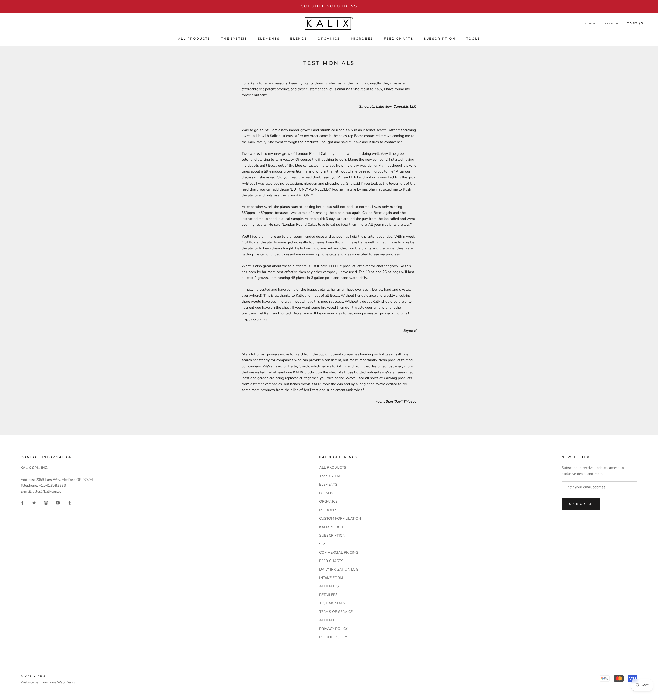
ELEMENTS (268, 38)
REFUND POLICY (333, 637)
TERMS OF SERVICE (336, 611)
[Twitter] (34, 502)
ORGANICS (329, 38)
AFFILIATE (327, 620)
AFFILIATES (329, 586)
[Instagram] (46, 502)
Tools (473, 38)
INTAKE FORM (331, 577)
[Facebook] (22, 502)
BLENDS (298, 38)
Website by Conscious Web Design (49, 682)
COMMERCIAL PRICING (338, 552)
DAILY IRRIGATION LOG (338, 569)
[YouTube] (58, 502)
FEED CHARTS (398, 38)
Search (611, 23)
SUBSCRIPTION (439, 38)
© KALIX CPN (33, 676)
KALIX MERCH (331, 527)
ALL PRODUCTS (194, 38)
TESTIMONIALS (332, 603)
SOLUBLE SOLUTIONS (329, 6)
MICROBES (362, 38)
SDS (322, 543)
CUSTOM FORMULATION (340, 518)
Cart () (636, 23)
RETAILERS (328, 594)
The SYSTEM (234, 38)
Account (589, 23)
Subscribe (581, 504)
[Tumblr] (69, 502)
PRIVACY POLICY (333, 628)
